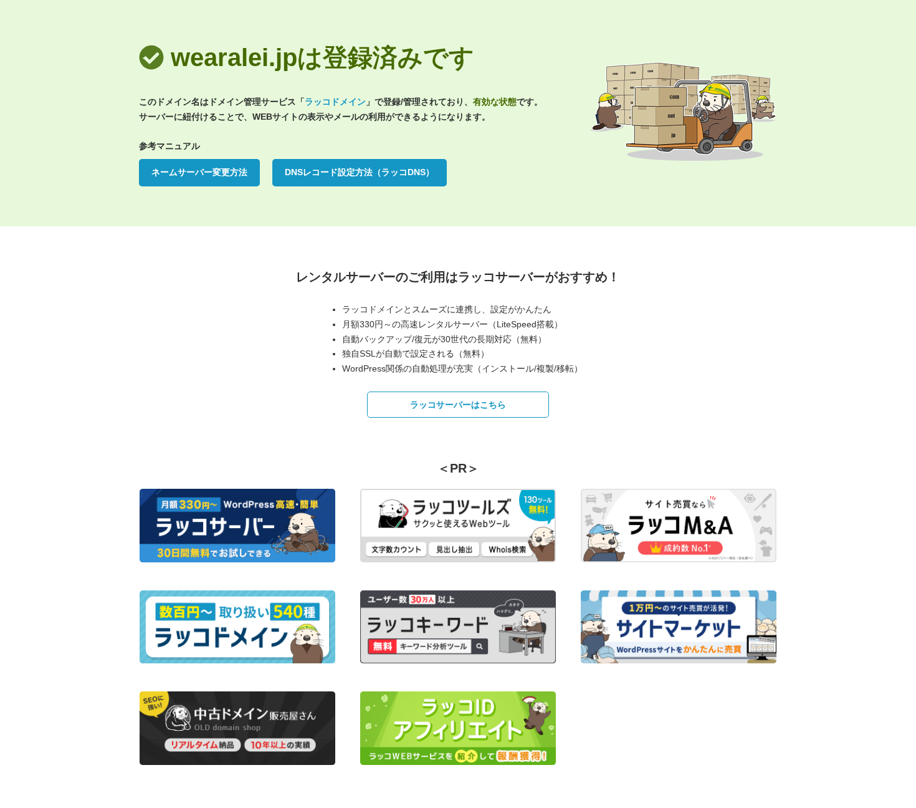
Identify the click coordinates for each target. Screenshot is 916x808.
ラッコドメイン (335, 102)
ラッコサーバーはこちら (458, 405)
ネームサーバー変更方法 (199, 172)
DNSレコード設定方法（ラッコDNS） (359, 172)
